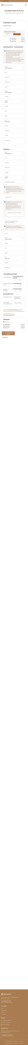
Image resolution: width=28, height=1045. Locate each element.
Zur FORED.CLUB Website (7, 1035)
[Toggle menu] (25, 4)
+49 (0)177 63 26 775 (6, 1022)
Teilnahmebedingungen (9, 1043)
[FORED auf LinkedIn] (1, 1)
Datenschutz (16, 1043)
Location (2, 1012)
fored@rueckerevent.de (7, 1020)
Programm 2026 (4, 1010)
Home (2, 1008)
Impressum (21, 1043)
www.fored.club (6, 1024)
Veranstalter (3, 1014)
